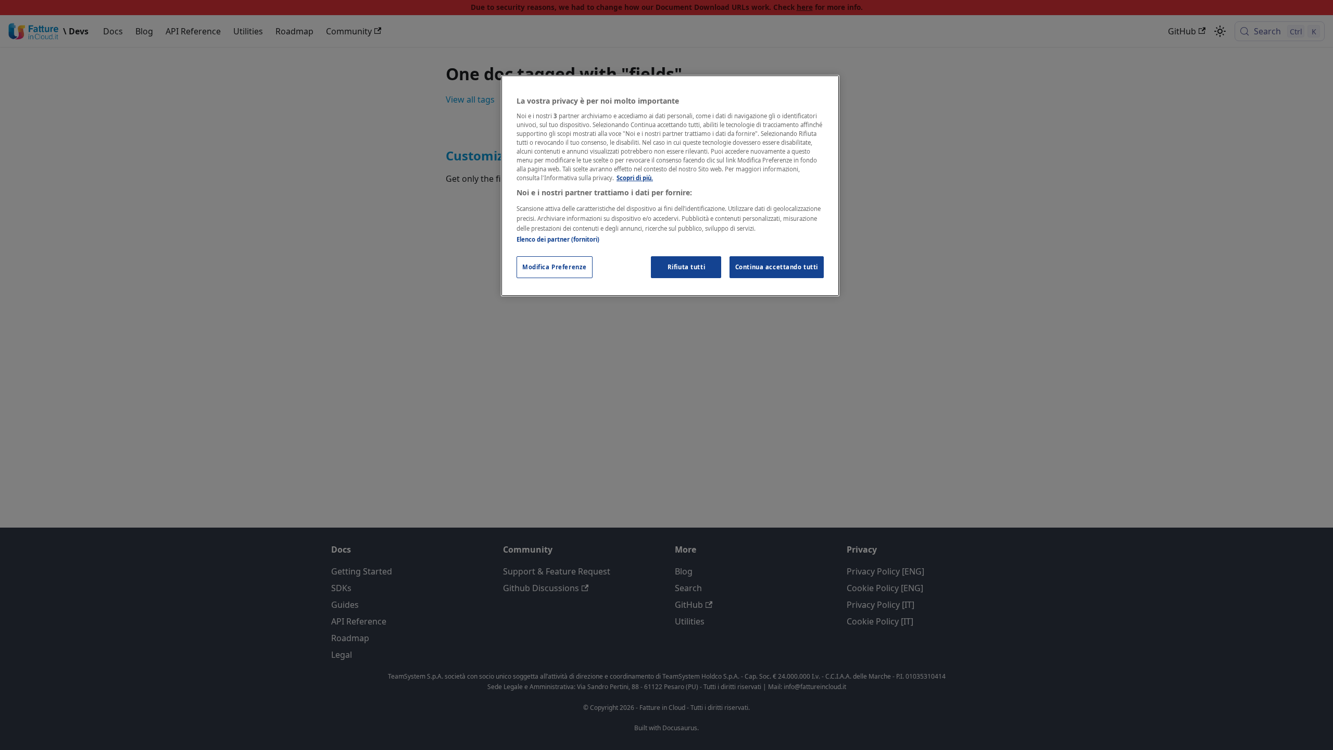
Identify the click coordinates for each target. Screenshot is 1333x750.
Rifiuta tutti (686, 267)
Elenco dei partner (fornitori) (558, 239)
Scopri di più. (635, 178)
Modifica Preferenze (554, 267)
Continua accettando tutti (776, 267)
